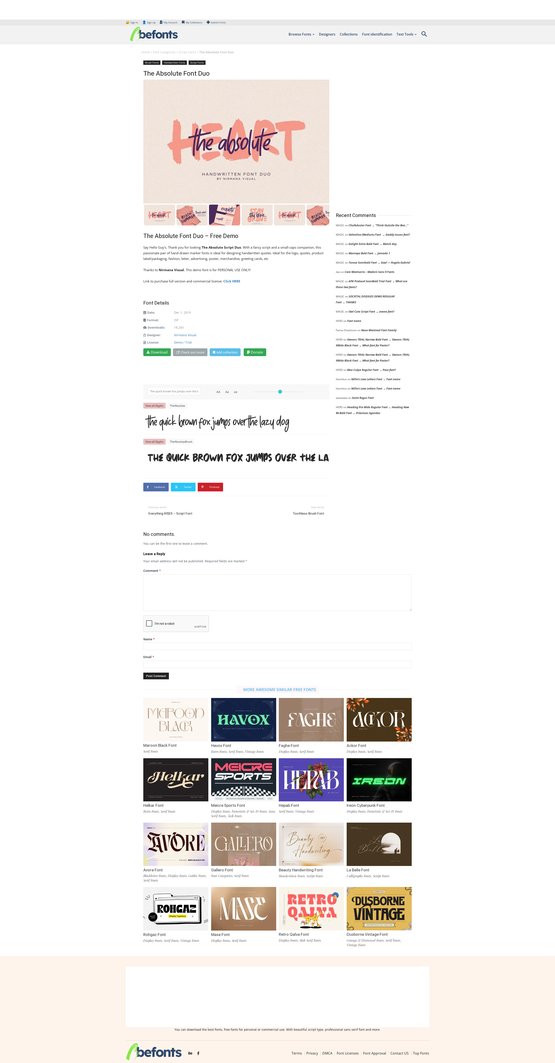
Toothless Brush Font (308, 513)
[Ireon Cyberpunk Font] (379, 779)
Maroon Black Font (160, 745)
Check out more (192, 352)
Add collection (226, 352)
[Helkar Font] (175, 779)
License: (153, 342)
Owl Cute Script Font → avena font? (371, 311)
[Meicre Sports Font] (243, 779)
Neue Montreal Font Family (379, 330)
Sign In (132, 22)
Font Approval (374, 1053)
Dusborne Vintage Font (367, 934)
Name (149, 639)
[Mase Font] (243, 908)
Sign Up (149, 22)
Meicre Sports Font (228, 805)
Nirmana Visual (185, 335)
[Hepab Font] (311, 779)
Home (145, 52)
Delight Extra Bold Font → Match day (373, 244)
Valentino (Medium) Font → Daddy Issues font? (379, 234)
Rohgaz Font (154, 934)
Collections (349, 34)
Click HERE (231, 281)
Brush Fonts (152, 62)
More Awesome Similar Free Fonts (279, 689)
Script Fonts (187, 52)
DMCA (327, 1053)
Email (148, 657)
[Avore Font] (175, 844)
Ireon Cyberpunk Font (366, 805)
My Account (170, 22)
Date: (151, 312)
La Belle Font (358, 870)
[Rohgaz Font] (175, 908)
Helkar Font (153, 805)
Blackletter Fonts (154, 876)
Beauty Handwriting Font (301, 870)
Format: (153, 320)
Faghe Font (289, 745)
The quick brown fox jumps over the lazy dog (218, 422)
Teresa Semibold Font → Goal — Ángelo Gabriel (379, 262)
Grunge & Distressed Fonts (365, 940)
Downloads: (156, 327)
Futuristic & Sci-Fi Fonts (249, 811)
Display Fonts (288, 751)
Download (159, 352)
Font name (354, 321)
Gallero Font (222, 870)
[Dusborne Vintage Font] (379, 908)
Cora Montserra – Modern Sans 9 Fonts (369, 272)
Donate (256, 352)
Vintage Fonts (254, 751)
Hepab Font (289, 805)
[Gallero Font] (243, 844)
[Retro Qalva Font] (311, 908)
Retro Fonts (219, 751)
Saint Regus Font (363, 398)
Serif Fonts (150, 751)
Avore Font (153, 870)
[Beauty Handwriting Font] (311, 844)
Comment (152, 571)
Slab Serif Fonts (310, 940)
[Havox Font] (243, 719)
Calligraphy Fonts (359, 876)
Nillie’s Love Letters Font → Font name (375, 379)
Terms (297, 1053)
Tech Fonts (235, 816)
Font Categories (164, 52)
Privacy (312, 1053)
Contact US (399, 1053)
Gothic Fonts (197, 876)
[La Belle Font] (379, 844)
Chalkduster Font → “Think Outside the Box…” (378, 225)
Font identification (377, 34)
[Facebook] (198, 1053)
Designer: (154, 335)
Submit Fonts (218, 22)
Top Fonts (421, 1053)
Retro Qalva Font (294, 934)
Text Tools (405, 34)
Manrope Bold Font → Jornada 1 (369, 253)
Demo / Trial (183, 342)
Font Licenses (348, 1053)
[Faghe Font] (311, 719)
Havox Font (221, 745)
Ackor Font (356, 745)
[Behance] (190, 1053)
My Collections (194, 22)
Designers (327, 34)
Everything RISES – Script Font (170, 513)
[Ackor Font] (379, 719)
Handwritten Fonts (174, 62)
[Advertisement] (368, 132)
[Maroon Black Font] (175, 719)
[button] (424, 35)
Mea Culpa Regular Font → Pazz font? (371, 370)
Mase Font (220, 934)
